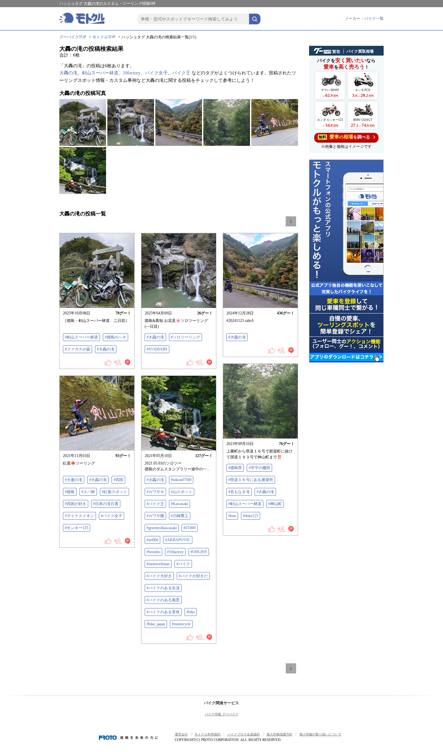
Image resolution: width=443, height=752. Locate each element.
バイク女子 (156, 72)
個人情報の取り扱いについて (320, 734)
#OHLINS (198, 552)
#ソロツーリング (185, 337)
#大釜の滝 (73, 480)
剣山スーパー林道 (100, 72)
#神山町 (275, 504)
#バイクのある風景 (163, 600)
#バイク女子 (111, 516)
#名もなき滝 (239, 492)
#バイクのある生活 (163, 588)
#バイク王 (155, 504)
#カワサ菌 (155, 516)
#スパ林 (88, 492)
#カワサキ (155, 492)
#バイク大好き (159, 576)
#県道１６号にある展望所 (250, 480)
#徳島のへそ (115, 337)
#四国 (118, 480)
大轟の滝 (68, 72)
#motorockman (158, 564)
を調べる (344, 136)
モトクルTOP (103, 37)
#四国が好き (75, 504)
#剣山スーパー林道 (81, 337)
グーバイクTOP (72, 37)
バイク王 (181, 72)
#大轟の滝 (105, 349)
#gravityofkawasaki (162, 528)
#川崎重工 (179, 516)
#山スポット (181, 492)
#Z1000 (190, 528)
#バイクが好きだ (193, 576)
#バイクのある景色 (163, 612)
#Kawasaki (179, 504)
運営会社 (181, 734)
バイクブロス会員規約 (243, 734)
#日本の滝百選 (105, 504)
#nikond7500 (181, 480)
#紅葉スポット (114, 492)
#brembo (153, 552)
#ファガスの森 (77, 349)
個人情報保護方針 (280, 734)
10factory (131, 72)
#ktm (232, 516)
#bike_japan (156, 624)
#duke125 (250, 516)
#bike (190, 612)
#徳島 (70, 492)
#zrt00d (152, 540)
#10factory (175, 552)
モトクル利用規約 (208, 734)
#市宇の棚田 (259, 467)
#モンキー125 (76, 528)
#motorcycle (181, 624)
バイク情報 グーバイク (221, 714)
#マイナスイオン (79, 516)
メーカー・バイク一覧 (364, 18)
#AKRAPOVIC (177, 540)
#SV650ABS (157, 349)
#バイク (183, 564)
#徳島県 (235, 467)
